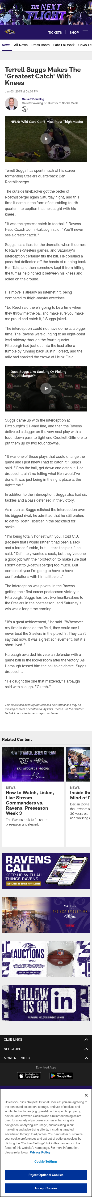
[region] (46, 1143)
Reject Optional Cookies (46, 1175)
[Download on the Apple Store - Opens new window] (29, 1076)
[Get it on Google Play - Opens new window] (61, 1078)
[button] (46, 138)
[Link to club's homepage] (9, 30)
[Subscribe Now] (46, 871)
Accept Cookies (46, 1188)
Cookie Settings (46, 1161)
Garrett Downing (33, 99)
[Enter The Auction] (46, 959)
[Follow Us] (46, 1003)
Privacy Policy (40, 1152)
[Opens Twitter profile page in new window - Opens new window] (25, 109)
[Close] (86, 1095)
